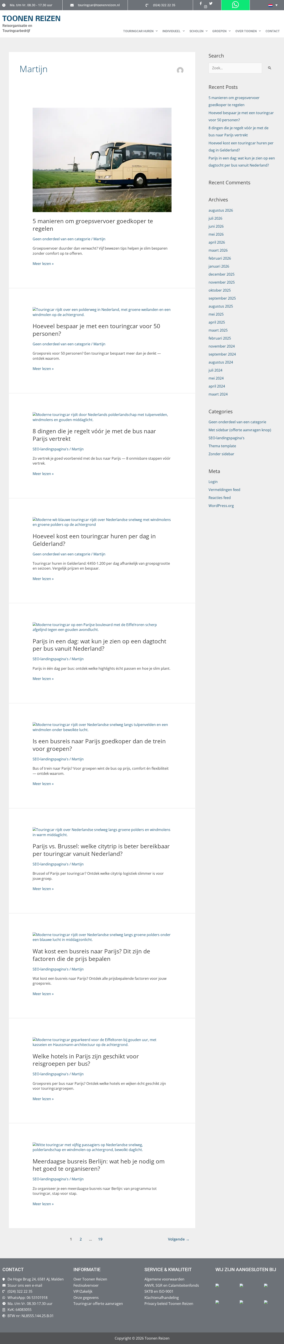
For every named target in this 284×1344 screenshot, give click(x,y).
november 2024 (222, 346)
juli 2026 (215, 218)
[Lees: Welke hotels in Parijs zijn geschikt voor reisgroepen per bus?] (102, 1042)
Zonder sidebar (221, 453)
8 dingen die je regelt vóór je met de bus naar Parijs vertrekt (94, 435)
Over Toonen (246, 31)
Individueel (171, 31)
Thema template (222, 445)
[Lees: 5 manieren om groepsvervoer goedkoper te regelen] (102, 159)
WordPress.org (221, 505)
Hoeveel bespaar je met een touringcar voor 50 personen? (96, 330)
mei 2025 (216, 314)
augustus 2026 (221, 210)
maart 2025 (218, 330)
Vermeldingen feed (224, 489)
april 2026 (217, 242)
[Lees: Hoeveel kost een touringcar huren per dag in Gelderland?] (102, 521)
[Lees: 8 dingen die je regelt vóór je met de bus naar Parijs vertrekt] (102, 416)
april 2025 (217, 322)
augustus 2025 (221, 306)
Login (213, 481)
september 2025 (222, 298)
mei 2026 (216, 234)
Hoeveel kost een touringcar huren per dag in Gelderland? (94, 540)
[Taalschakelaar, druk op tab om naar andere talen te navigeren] (273, 5)
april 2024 (217, 386)
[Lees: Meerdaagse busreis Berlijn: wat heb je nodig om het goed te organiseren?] (102, 1146)
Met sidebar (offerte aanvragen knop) (240, 429)
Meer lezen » (43, 263)
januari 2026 (219, 266)
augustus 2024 (221, 362)
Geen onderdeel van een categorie (61, 239)
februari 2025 (220, 338)
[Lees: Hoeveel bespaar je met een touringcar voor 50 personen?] (102, 311)
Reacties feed (220, 497)
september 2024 (222, 354)
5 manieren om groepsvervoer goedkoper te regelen (93, 225)
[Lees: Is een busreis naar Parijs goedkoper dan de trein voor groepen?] (102, 726)
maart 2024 (218, 394)
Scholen (196, 31)
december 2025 (222, 274)
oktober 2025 (220, 290)
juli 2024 (215, 370)
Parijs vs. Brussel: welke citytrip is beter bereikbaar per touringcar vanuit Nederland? (101, 850)
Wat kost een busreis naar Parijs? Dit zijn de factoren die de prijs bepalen (91, 955)
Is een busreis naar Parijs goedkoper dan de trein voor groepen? (99, 745)
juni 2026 (216, 226)
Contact (273, 31)
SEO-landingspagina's (51, 449)
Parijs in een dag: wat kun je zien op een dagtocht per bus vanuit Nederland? (99, 645)
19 (100, 1239)
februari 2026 (220, 258)
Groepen (219, 31)
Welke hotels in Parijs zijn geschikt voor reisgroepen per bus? (86, 1060)
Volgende (178, 1239)
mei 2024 (216, 378)
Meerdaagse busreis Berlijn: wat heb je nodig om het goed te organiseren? (99, 1165)
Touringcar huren (138, 31)
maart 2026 (218, 250)
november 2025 (222, 282)
